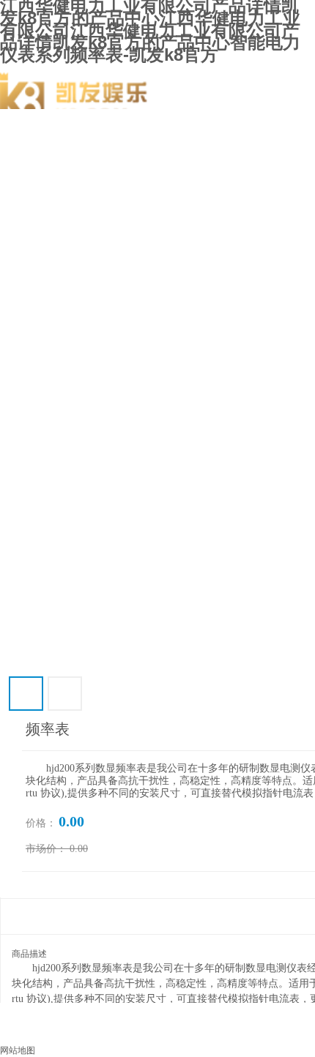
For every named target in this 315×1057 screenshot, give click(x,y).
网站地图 (17, 1050)
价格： (41, 823)
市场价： (46, 848)
